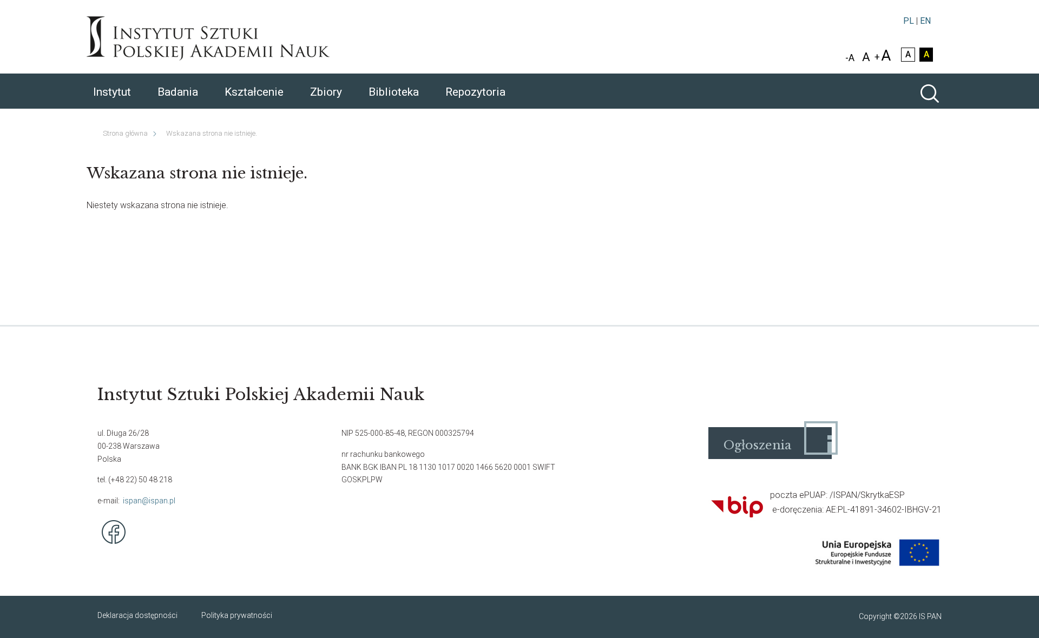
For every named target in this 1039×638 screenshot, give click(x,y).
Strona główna (125, 133)
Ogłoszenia (757, 445)
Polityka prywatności (236, 615)
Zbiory (326, 91)
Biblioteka (394, 91)
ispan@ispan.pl (149, 500)
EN (925, 21)
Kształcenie (254, 91)
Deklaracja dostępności (137, 615)
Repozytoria (475, 91)
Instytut (112, 91)
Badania (177, 91)
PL (908, 21)
